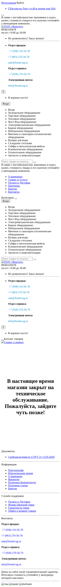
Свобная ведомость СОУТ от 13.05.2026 (31, 457)
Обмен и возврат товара (22, 510)
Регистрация (8, 2)
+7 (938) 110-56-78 (19, 51)
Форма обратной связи (21, 504)
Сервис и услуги (17, 179)
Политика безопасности (22, 482)
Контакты (13, 191)
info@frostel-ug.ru (18, 85)
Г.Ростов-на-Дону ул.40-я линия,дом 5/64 (31, 8)
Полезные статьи (18, 485)
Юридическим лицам (20, 473)
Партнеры (14, 185)
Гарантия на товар (18, 507)
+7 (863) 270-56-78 (18, 56)
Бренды (12, 188)
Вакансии (13, 479)
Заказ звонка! (26, 38)
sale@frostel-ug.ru (18, 62)
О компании (15, 176)
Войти (20, 2)
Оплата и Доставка (19, 182)
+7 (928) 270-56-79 (19, 74)
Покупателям (16, 470)
